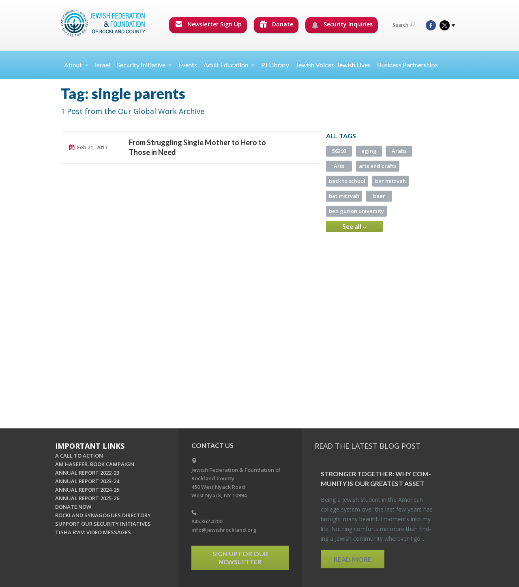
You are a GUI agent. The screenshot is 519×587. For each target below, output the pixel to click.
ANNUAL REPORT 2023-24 (87, 481)
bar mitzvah (390, 181)
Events (187, 65)
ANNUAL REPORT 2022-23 (87, 472)
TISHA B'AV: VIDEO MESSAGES (93, 532)
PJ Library (275, 65)
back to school (347, 181)
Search (400, 25)
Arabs (399, 151)
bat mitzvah (344, 196)
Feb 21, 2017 (92, 147)
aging (369, 151)
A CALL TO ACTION (79, 455)
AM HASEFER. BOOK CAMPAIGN (94, 464)
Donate (281, 24)
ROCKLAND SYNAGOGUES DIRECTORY (103, 515)
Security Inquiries (347, 24)
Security (141, 65)
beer (379, 196)
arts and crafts (378, 166)
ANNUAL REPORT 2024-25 (87, 489)
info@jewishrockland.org (224, 529)
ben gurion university (356, 211)
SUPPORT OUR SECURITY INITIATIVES (103, 523)
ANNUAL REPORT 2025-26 (87, 498)
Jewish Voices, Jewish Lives (333, 65)
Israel (102, 65)
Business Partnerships (407, 65)
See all (352, 226)
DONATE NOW (73, 506)
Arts (339, 166)
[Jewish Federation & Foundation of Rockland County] (104, 23)
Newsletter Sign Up (214, 24)
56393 (339, 151)
